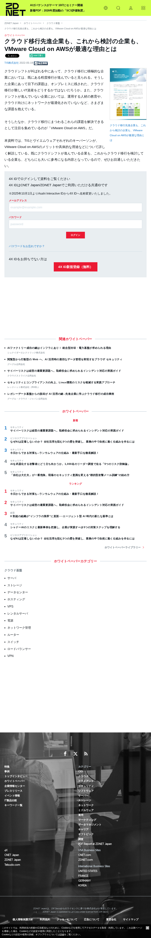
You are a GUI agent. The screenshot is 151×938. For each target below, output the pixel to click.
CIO (80, 771)
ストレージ (14, 585)
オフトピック (86, 834)
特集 (7, 766)
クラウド (83, 776)
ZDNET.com (85, 859)
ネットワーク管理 (19, 627)
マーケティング (87, 819)
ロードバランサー (19, 648)
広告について (91, 919)
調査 (80, 839)
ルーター (13, 634)
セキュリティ (86, 785)
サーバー (83, 795)
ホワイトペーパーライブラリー (123, 547)
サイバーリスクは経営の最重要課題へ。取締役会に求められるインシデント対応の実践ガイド (64, 370)
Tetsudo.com (12, 864)
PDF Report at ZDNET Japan (95, 843)
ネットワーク (86, 805)
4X (6, 850)
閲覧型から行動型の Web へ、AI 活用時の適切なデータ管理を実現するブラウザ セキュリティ (64, 359)
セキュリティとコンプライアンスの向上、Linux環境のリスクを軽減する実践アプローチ (61, 382)
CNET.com (84, 854)
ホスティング (16, 599)
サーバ (11, 578)
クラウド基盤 (53, 23)
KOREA (82, 885)
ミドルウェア (86, 810)
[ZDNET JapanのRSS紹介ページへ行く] (85, 754)
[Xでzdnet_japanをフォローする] (75, 754)
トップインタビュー (16, 776)
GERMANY (84, 880)
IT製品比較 (10, 800)
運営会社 (111, 919)
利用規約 (45, 919)
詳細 (62, 934)
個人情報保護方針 (23, 919)
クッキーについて (67, 919)
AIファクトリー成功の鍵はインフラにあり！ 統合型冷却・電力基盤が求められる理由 (59, 347)
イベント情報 (12, 795)
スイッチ (13, 641)
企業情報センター (14, 785)
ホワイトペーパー (32, 23)
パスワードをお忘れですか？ (27, 246)
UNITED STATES (87, 871)
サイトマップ (130, 919)
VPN (10, 656)
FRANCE (83, 875)
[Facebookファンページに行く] (65, 754)
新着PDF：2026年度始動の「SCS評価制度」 (58, 10)
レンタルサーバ (17, 613)
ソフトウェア (86, 790)
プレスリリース (13, 790)
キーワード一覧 (13, 805)
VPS (10, 606)
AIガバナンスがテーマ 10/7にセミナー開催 (56, 5)
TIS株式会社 (12, 62)
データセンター (17, 592)
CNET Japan (11, 854)
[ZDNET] (16, 8)
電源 (10, 620)
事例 (7, 771)
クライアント (86, 780)
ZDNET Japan (11, 23)
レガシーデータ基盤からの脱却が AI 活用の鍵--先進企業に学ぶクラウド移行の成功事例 (60, 393)
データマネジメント (89, 824)
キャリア (83, 829)
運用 (80, 814)
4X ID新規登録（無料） (75, 267)
